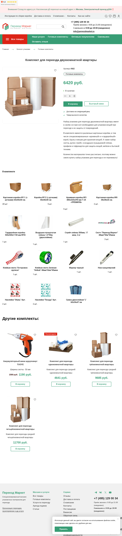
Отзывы (66, 496)
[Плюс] (74, 96)
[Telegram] (96, 492)
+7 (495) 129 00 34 (80, 22)
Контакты (67, 506)
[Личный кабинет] (119, 16)
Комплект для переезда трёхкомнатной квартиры (101, 363)
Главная (5, 49)
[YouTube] (110, 492)
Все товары (38, 496)
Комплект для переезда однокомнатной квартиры (61, 363)
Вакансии (67, 512)
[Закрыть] (118, 519)
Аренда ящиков (40, 506)
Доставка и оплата (71, 499)
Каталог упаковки (23, 49)
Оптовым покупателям (82, 37)
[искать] (63, 27)
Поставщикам (69, 509)
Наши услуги (38, 37)
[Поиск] (106, 16)
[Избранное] (110, 16)
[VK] (100, 492)
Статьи (36, 509)
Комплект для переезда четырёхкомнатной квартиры (20, 427)
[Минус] (65, 96)
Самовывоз (103, 37)
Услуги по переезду (41, 503)
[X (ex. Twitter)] (105, 492)
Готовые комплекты (58, 37)
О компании (68, 503)
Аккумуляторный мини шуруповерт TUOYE (20, 363)
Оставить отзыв (40, 42)
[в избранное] (55, 70)
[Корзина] (114, 16)
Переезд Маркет (13, 492)
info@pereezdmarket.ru (83, 31)
